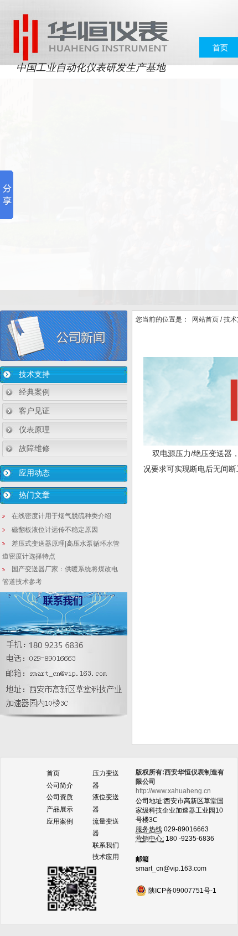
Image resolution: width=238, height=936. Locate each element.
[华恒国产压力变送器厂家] (90, 36)
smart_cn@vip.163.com (171, 868)
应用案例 (59, 821)
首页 (220, 47)
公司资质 (59, 797)
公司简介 (59, 785)
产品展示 (59, 809)
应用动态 (34, 472)
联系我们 (105, 845)
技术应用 (105, 857)
